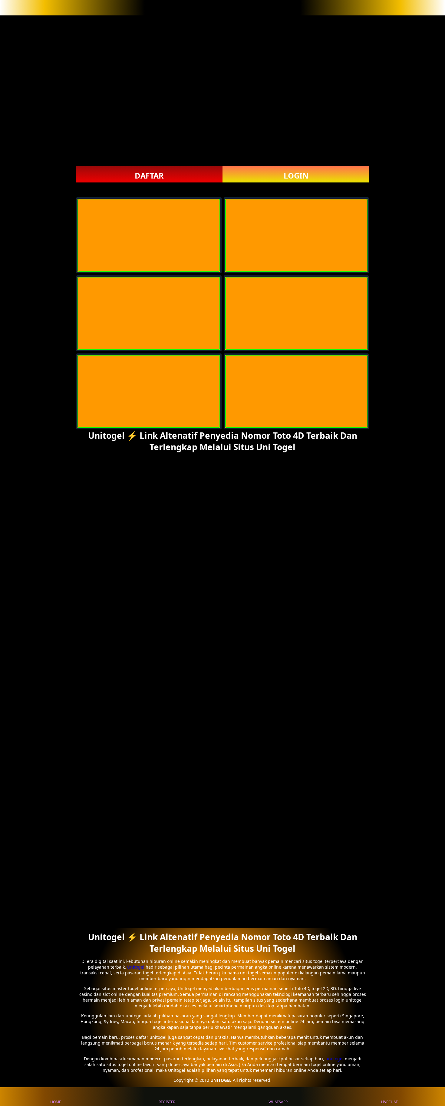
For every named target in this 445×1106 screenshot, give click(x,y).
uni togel (334, 1059)
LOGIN (296, 175)
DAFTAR (149, 175)
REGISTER (167, 1101)
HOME (55, 1101)
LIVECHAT (389, 1101)
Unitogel (136, 967)
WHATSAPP (278, 1101)
